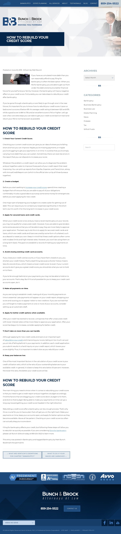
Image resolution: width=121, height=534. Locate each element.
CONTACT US (72, 508)
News (86, 117)
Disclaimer (75, 530)
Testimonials (75, 3)
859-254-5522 (110, 3)
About (64, 3)
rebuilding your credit (14, 340)
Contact (93, 3)
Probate (87, 121)
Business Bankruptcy (92, 105)
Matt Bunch (37, 70)
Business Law (89, 109)
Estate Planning (40, 3)
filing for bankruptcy (57, 430)
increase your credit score (36, 187)
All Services (54, 3)
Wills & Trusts (89, 129)
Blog (85, 3)
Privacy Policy (88, 530)
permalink (19, 443)
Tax (85, 125)
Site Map (64, 530)
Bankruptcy (25, 3)
